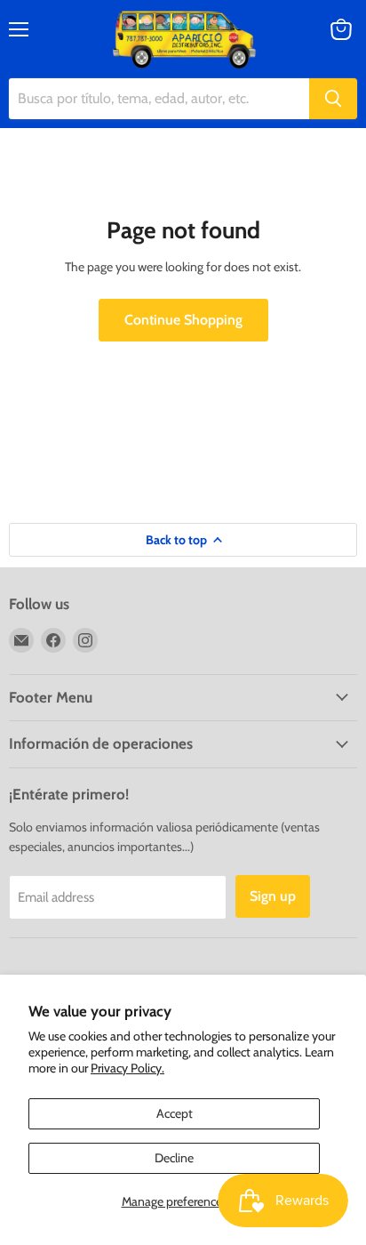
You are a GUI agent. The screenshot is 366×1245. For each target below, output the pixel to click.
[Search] (333, 98)
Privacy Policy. (127, 1068)
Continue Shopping (183, 319)
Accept (174, 1113)
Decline (174, 1158)
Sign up (273, 896)
